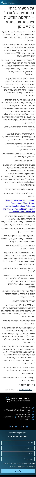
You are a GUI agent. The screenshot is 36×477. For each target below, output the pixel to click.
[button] (32, 2)
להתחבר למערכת (25, 389)
